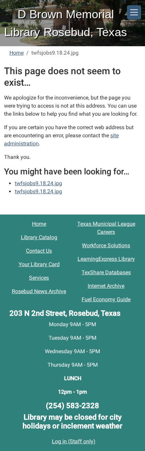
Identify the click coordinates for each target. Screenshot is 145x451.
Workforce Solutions (106, 245)
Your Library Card (39, 264)
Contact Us (39, 251)
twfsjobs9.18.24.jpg (38, 183)
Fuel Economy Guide (106, 299)
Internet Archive (106, 286)
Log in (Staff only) (73, 441)
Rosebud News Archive (39, 291)
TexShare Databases (106, 272)
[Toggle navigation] (134, 12)
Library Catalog (39, 237)
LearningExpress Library (106, 259)
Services (39, 278)
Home (16, 53)
